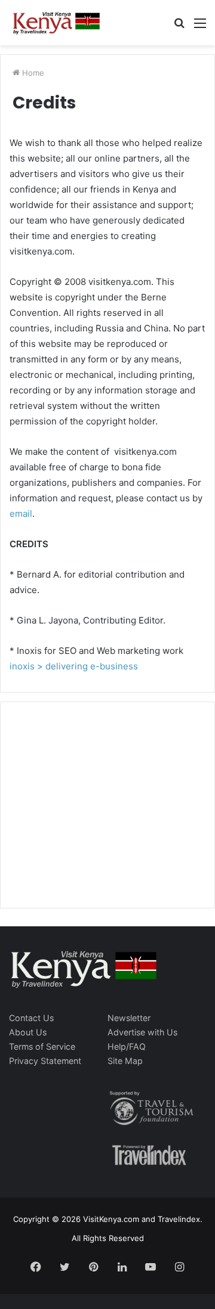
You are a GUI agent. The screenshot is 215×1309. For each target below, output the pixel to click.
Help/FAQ (127, 1046)
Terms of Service (42, 1046)
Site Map (125, 1061)
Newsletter (129, 1018)
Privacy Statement (45, 1061)
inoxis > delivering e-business (74, 666)
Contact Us (31, 1018)
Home (32, 72)
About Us (28, 1032)
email (21, 513)
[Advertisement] (99, 817)
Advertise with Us (142, 1032)
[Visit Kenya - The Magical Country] (57, 22)
